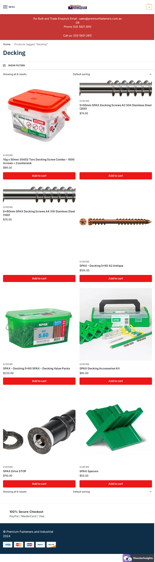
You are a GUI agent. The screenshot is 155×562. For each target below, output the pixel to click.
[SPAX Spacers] (116, 427)
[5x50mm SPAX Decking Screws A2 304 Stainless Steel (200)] (116, 88)
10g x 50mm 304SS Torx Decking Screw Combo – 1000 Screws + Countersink (38, 161)
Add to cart (39, 175)
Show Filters (16, 65)
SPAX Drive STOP (14, 471)
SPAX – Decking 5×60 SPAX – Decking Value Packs (36, 368)
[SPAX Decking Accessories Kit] (116, 324)
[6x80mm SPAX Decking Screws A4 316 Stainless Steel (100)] (39, 195)
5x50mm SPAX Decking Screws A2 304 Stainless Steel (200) (116, 107)
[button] (148, 7)
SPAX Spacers (89, 471)
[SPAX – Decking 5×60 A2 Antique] (116, 222)
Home (6, 44)
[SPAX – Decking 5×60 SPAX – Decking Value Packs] (39, 324)
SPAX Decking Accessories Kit (100, 368)
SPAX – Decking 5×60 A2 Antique (101, 265)
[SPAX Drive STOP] (39, 427)
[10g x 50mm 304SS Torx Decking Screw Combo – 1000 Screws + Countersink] (39, 115)
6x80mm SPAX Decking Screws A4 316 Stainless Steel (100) (39, 213)
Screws (8, 155)
